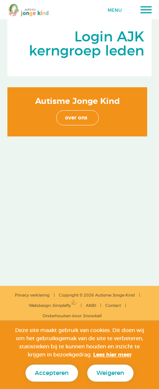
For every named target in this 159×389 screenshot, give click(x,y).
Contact (113, 306)
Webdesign (40, 306)
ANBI (91, 306)
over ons (76, 118)
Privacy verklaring (32, 295)
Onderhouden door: (72, 316)
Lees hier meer (112, 355)
